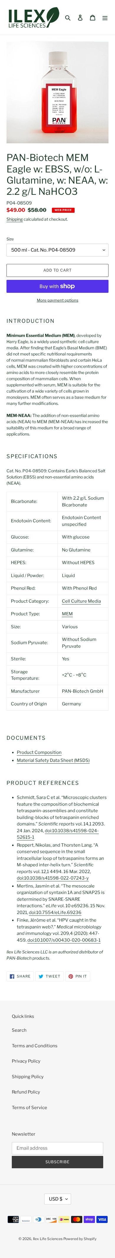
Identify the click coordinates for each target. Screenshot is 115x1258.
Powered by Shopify (79, 1239)
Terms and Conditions (35, 1045)
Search (19, 1030)
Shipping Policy (28, 1076)
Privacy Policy (26, 1061)
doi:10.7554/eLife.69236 (55, 912)
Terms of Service (29, 1107)
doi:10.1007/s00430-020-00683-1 (64, 940)
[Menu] (105, 17)
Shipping (14, 219)
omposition (39, 752)
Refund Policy (26, 1092)
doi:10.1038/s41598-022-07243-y (53, 878)
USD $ (56, 1199)
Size (10, 239)
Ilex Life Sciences (48, 1239)
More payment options (57, 300)
